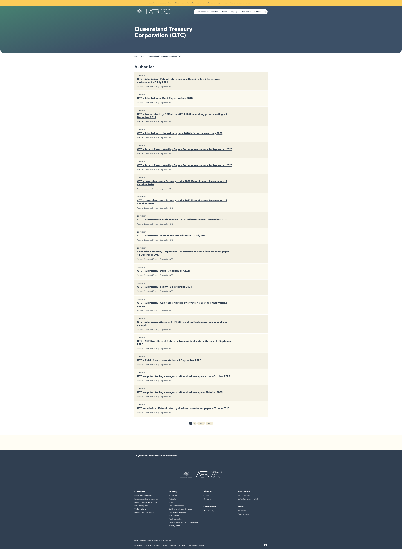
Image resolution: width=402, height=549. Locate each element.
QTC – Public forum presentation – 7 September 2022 (169, 360)
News (258, 12)
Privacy (164, 545)
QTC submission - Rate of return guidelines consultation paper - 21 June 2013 (183, 408)
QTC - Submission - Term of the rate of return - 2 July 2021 (172, 235)
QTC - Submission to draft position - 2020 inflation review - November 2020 (182, 219)
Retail (171, 502)
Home (136, 56)
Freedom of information (177, 545)
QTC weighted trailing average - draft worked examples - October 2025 (180, 392)
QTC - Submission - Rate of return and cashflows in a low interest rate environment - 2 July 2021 (178, 80)
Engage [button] (234, 12)
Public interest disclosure (196, 545)
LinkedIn (265, 544)
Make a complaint (141, 506)
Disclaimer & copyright (152, 545)
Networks (172, 499)
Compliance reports (176, 506)
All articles (242, 511)
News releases (243, 514)
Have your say (209, 511)
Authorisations (174, 516)
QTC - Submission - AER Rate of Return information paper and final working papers (182, 304)
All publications (244, 496)
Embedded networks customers (146, 499)
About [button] (224, 12)
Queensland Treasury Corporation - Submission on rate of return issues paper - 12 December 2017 (184, 253)
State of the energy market (248, 499)
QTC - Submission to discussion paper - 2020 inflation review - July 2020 (179, 133)
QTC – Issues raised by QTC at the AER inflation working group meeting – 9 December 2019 (182, 116)
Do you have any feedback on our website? (156, 455)
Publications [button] (247, 12)
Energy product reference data (145, 502)
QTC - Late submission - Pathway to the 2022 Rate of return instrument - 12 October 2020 (182, 183)
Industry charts (174, 526)
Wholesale (173, 496)
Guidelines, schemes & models (180, 509)
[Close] (267, 3)
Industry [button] (214, 12)
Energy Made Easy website (144, 512)
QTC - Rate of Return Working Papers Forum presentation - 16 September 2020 (184, 149)
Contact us (207, 499)
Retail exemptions (175, 519)
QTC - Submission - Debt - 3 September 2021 (163, 270)
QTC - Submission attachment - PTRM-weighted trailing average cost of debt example (182, 323)
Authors (144, 56)
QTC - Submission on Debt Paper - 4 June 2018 (165, 98)
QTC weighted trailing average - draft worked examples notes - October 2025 (183, 376)
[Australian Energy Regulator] (152, 11)
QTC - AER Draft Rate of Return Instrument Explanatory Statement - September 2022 (185, 342)
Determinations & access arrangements (183, 522)
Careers (206, 496)
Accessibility (138, 545)
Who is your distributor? (143, 496)
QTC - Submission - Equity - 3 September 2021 (164, 286)
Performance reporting (177, 512)
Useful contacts (140, 509)
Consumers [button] (202, 12)
